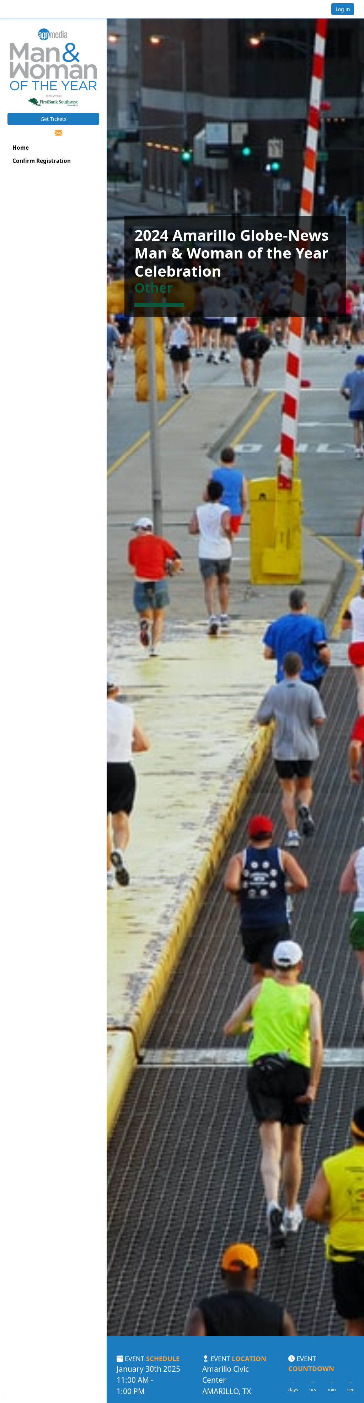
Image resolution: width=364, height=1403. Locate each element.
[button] (28, 9)
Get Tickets (53, 119)
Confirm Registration (41, 161)
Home (20, 147)
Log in (343, 9)
